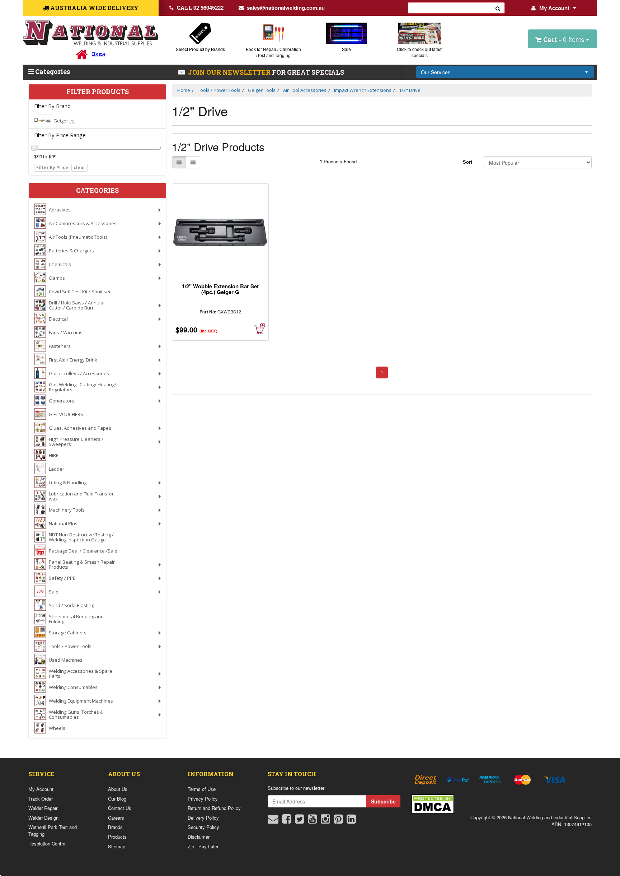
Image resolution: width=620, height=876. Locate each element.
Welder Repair (42, 808)
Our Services (435, 72)
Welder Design (43, 817)
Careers (116, 817)
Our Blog (117, 798)
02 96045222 (200, 7)
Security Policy (203, 827)
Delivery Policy (203, 817)
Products (117, 836)
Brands (115, 827)
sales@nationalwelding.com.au (286, 7)
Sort (467, 161)
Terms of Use (202, 789)
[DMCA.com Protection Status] (432, 803)
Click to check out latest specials (419, 52)
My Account (554, 8)
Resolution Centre (46, 843)
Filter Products (97, 91)
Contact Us (119, 808)
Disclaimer (199, 836)
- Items (564, 39)
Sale (346, 49)
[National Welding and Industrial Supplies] (90, 32)
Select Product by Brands (200, 49)
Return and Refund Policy (214, 808)
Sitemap (116, 846)
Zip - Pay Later (203, 846)
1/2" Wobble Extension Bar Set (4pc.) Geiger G (220, 289)
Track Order (40, 798)
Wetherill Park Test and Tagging (52, 830)
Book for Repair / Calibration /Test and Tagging (273, 52)
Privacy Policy (203, 798)
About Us (117, 789)
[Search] (498, 8)
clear (79, 167)
